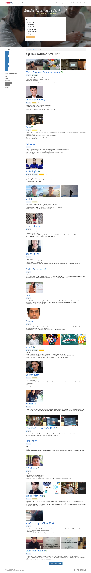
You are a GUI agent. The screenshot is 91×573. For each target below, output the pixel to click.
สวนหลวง (6, 65)
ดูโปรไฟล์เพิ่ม (56, 563)
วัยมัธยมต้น (31, 27)
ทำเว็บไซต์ (7, 87)
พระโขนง (7, 59)
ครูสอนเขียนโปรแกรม (32, 49)
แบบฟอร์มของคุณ (58, 3)
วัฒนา (6, 63)
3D (5, 76)
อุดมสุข (6, 67)
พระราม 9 (7, 57)
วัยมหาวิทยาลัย (32, 31)
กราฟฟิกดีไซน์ (7, 80)
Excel (6, 78)
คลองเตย (6, 52)
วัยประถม (31, 24)
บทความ (29, 3)
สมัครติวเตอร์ (81, 3)
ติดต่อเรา (22, 570)
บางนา (6, 56)
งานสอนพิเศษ (70, 3)
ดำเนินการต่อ (30, 37)
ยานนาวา (7, 61)
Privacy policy (16, 570)
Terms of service (8, 570)
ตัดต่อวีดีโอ (7, 85)
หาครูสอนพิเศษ (20, 3)
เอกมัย (6, 69)
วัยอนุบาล (31, 22)
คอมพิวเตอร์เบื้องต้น (8, 82)
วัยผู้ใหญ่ (30, 34)
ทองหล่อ (6, 54)
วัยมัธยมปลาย (32, 29)
